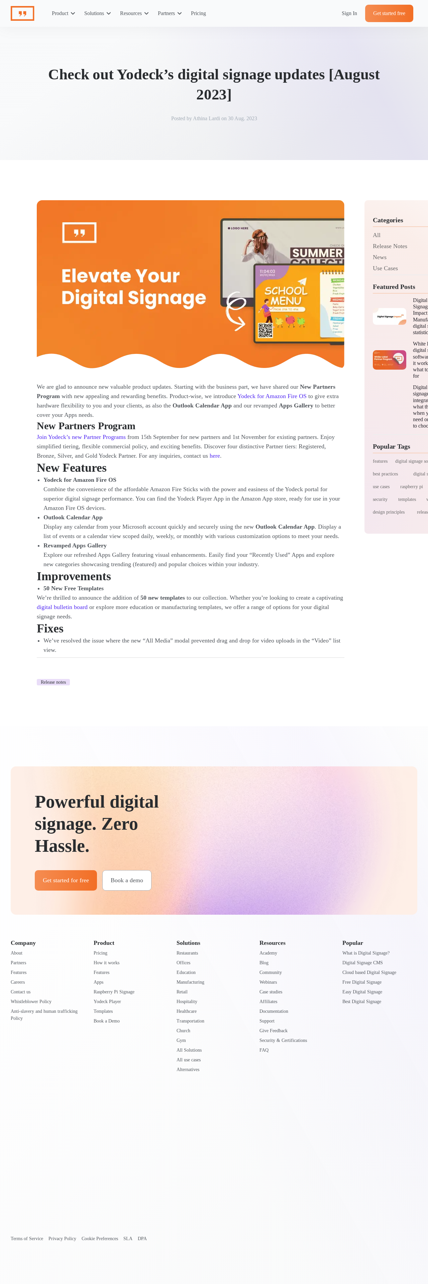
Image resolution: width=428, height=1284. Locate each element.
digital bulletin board (62, 607)
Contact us (20, 991)
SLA (127, 1238)
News (380, 257)
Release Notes (390, 246)
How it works (106, 962)
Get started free (389, 13)
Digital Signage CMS (362, 962)
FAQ (264, 1050)
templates (407, 499)
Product (60, 13)
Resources (131, 13)
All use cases (189, 1059)
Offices (183, 962)
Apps (98, 982)
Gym (181, 1040)
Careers (18, 982)
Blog (264, 962)
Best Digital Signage (361, 1001)
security (380, 499)
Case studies (270, 991)
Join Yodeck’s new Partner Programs (81, 437)
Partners (166, 13)
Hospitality (187, 1001)
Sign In (349, 13)
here (215, 455)
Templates (103, 1011)
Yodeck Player (107, 1001)
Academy (268, 953)
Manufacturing (190, 982)
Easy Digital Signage (362, 991)
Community (270, 972)
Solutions (94, 13)
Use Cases (385, 268)
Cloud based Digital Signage (369, 972)
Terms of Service (27, 1238)
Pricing (198, 13)
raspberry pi (411, 486)
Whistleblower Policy (31, 1001)
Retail (182, 991)
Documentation (273, 1011)
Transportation (190, 1021)
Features (18, 972)
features (380, 461)
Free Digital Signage (362, 982)
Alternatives (188, 1069)
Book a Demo (107, 1021)
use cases (381, 486)
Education (186, 972)
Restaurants (187, 953)
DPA (142, 1238)
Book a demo (127, 880)
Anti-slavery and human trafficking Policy (44, 1015)
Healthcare (187, 1011)
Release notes (53, 682)
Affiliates (268, 1001)
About (16, 953)
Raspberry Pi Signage (114, 991)
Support (267, 1021)
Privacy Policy (62, 1238)
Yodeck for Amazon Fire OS (272, 396)
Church (183, 1030)
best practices (385, 473)
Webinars (268, 982)
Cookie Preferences (100, 1238)
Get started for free (66, 880)
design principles (389, 512)
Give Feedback (273, 1030)
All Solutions (189, 1050)
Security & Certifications (283, 1040)
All (377, 235)
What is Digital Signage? (366, 953)
